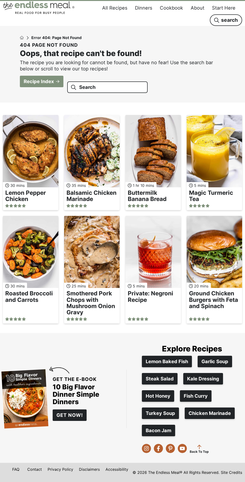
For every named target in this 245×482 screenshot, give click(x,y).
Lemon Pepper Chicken (25, 195)
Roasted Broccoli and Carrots (29, 296)
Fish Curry (196, 396)
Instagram (146, 448)
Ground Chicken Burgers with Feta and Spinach (213, 300)
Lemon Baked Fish (167, 361)
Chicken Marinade (210, 413)
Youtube (182, 448)
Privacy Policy (60, 469)
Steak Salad (160, 379)
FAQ (15, 469)
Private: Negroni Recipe (150, 296)
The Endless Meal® (39, 7)
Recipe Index (39, 81)
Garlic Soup (214, 361)
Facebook (158, 448)
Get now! (69, 415)
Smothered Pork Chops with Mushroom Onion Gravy (91, 303)
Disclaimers (89, 469)
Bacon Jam (158, 430)
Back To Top (199, 451)
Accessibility (117, 469)
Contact (34, 469)
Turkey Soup (160, 413)
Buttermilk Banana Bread (147, 195)
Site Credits (231, 472)
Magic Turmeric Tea (211, 195)
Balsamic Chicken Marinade (92, 195)
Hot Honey (158, 396)
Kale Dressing (203, 379)
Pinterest (170, 448)
